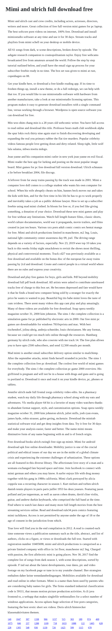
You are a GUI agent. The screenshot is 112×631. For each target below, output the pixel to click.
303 (72, 619)
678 (90, 627)
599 (72, 627)
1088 (73, 623)
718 (55, 623)
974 (89, 619)
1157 (54, 619)
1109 (46, 623)
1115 (81, 627)
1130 (45, 627)
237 (27, 623)
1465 (92, 623)
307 (27, 619)
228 (9, 627)
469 (97, 619)
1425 (63, 627)
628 (101, 623)
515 (63, 619)
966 (45, 619)
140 (9, 619)
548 (27, 627)
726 (54, 627)
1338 (36, 619)
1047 (18, 619)
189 (80, 619)
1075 (10, 623)
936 (36, 627)
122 (83, 623)
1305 (18, 627)
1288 (36, 623)
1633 (64, 623)
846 (19, 623)
